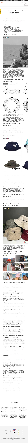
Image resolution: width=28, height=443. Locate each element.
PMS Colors (11, 430)
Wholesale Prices (9, 0)
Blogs (6, 433)
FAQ (10, 431)
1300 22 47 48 (25, 3)
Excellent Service (16, 0)
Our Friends (6, 432)
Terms (6, 430)
